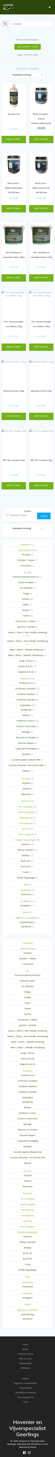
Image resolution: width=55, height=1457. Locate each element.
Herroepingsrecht (25, 1397)
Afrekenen (25, 1368)
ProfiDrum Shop (25, 1353)
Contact (25, 1378)
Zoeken (27, 510)
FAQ (25, 1402)
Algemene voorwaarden (25, 1383)
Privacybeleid (25, 1387)
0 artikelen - (28, 47)
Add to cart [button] (14, 139)
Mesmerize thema (27, 1447)
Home (19, 54)
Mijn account (25, 1358)
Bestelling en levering (25, 1392)
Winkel (25, 1349)
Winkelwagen (25, 1363)
